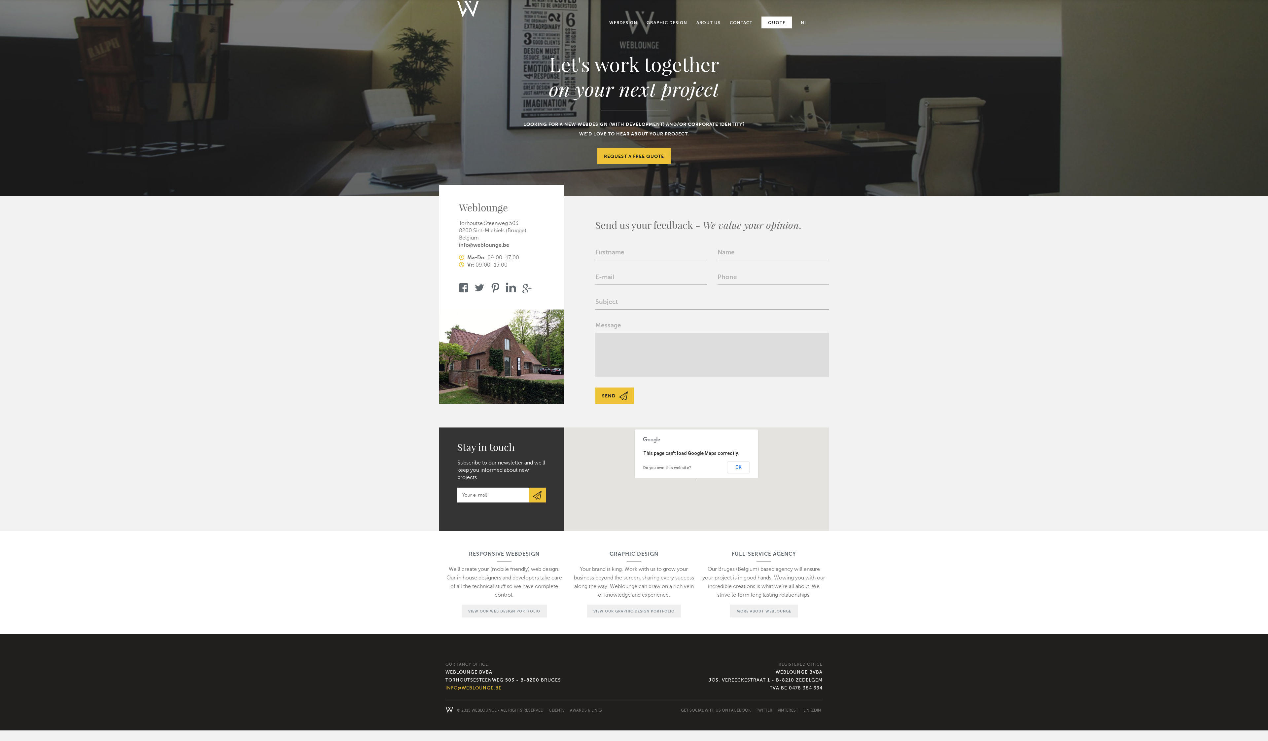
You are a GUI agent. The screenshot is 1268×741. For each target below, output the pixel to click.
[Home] (468, 11)
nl (804, 22)
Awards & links (586, 710)
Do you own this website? (667, 467)
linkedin (812, 710)
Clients (557, 710)
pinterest (788, 710)
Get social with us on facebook (716, 710)
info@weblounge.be (484, 245)
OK (738, 467)
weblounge (484, 710)
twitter (764, 710)
